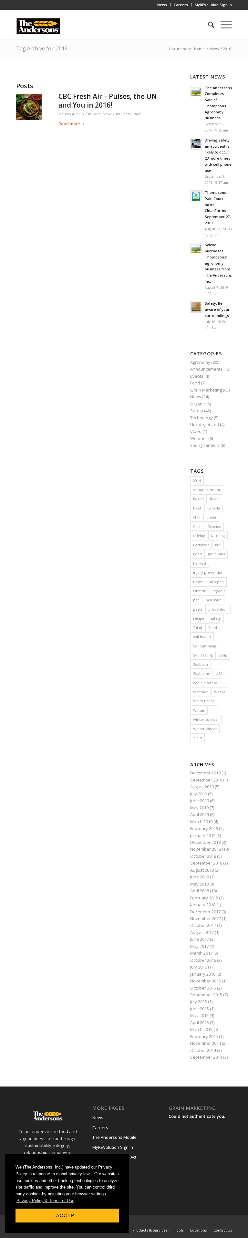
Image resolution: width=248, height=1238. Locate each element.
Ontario (199, 590)
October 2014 (203, 1050)
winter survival (206, 719)
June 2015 (199, 1009)
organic (218, 590)
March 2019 (201, 821)
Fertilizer (201, 544)
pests (197, 609)
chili (196, 517)
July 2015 (198, 1001)
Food (96, 114)
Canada (213, 508)
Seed (212, 627)
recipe (198, 618)
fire (218, 544)
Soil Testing (203, 655)
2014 (197, 480)
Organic (197, 404)
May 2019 (199, 808)
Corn (197, 526)
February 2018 (204, 898)
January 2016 (202, 974)
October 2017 (203, 925)
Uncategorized (204, 424)
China (211, 517)
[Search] (208, 24)
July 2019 (198, 794)
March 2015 (201, 1029)
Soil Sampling (204, 646)
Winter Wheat (205, 728)
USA (219, 673)
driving (199, 535)
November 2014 (205, 1043)
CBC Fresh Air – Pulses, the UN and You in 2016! (107, 101)
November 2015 (205, 981)
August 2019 (202, 787)
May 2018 (199, 884)
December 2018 (205, 842)
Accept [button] (67, 1215)
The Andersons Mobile (114, 1137)
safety (216, 618)
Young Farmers (205, 445)
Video (196, 431)
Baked (198, 498)
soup (223, 655)
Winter (199, 710)
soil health (202, 636)
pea (196, 599)
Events (196, 376)
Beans (215, 498)
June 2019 (199, 800)
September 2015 (206, 995)
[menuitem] (162, 4)
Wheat (219, 691)
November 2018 (205, 849)
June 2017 (199, 939)
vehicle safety (205, 682)
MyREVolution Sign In (213, 4)
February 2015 (204, 1036)
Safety (196, 411)
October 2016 (203, 960)
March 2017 (201, 953)
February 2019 (204, 828)
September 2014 (206, 1057)
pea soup (214, 599)
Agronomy (200, 362)
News (162, 4)
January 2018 (202, 905)
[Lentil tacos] (29, 107)
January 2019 (202, 835)
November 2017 (205, 918)
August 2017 (202, 932)
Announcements (206, 369)
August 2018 (202, 870)
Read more (69, 124)
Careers (181, 4)
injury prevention (208, 572)
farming (218, 535)
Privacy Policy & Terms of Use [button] (45, 1200)
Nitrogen (216, 581)
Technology (201, 418)
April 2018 (199, 891)
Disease (214, 526)
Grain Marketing (206, 390)
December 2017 (205, 912)
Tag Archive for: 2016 (41, 48)
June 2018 (199, 877)
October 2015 (203, 988)
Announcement (206, 489)
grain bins (216, 553)
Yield (197, 737)
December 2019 (205, 773)
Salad (197, 627)
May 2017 (199, 946)
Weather (198, 438)
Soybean (200, 664)
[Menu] (223, 24)
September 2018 (206, 863)
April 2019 (199, 814)
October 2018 (203, 856)
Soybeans (201, 673)
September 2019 (206, 780)
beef (197, 508)
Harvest (199, 563)
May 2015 (199, 1015)
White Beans (203, 700)
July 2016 (198, 967)
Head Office (131, 114)
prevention (218, 609)
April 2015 (199, 1022)
